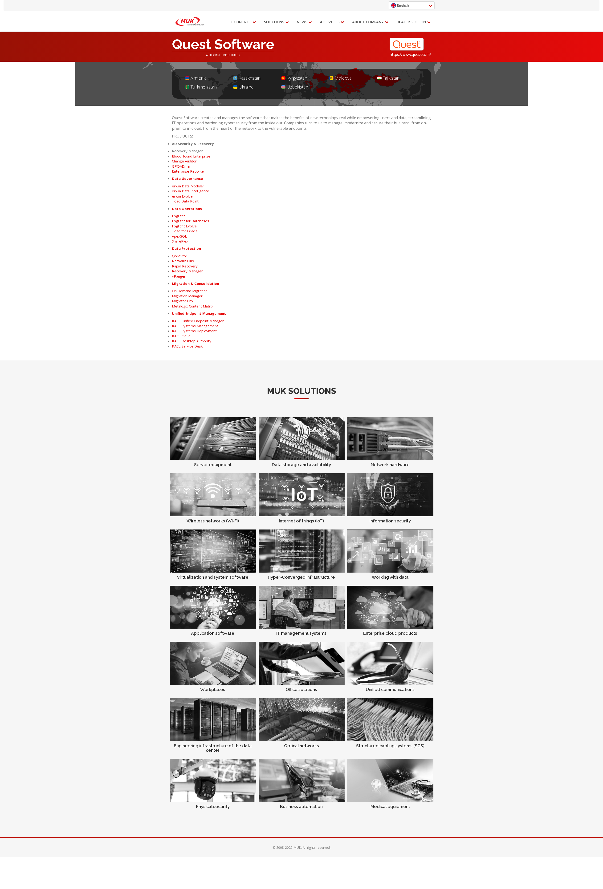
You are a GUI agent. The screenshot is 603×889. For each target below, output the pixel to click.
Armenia (198, 78)
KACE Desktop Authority (191, 341)
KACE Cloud (181, 336)
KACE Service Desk (187, 346)
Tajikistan (391, 78)
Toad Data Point (185, 201)
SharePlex (180, 241)
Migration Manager (187, 296)
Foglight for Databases (190, 220)
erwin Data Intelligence (190, 191)
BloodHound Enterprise (191, 156)
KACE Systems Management (195, 325)
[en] (189, 21)
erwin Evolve (182, 196)
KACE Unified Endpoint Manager (198, 321)
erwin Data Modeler (188, 186)
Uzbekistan (297, 87)
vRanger (179, 276)
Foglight (178, 216)
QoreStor (179, 256)
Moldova (343, 78)
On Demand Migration (190, 290)
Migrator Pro (182, 301)
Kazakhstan (250, 78)
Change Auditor (184, 161)
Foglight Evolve (184, 226)
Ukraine (246, 87)
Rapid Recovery (185, 266)
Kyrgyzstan (297, 78)
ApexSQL (179, 236)
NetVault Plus (183, 261)
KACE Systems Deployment (194, 330)
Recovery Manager (187, 271)
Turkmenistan (204, 87)
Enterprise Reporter (188, 171)
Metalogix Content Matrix (192, 306)
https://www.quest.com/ (410, 54)
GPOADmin (181, 166)
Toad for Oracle (185, 231)
